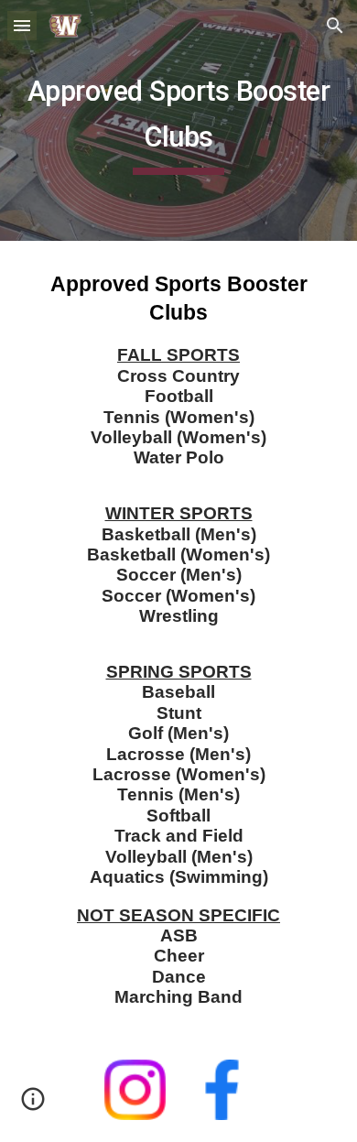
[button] (22, 25)
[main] (178, 120)
